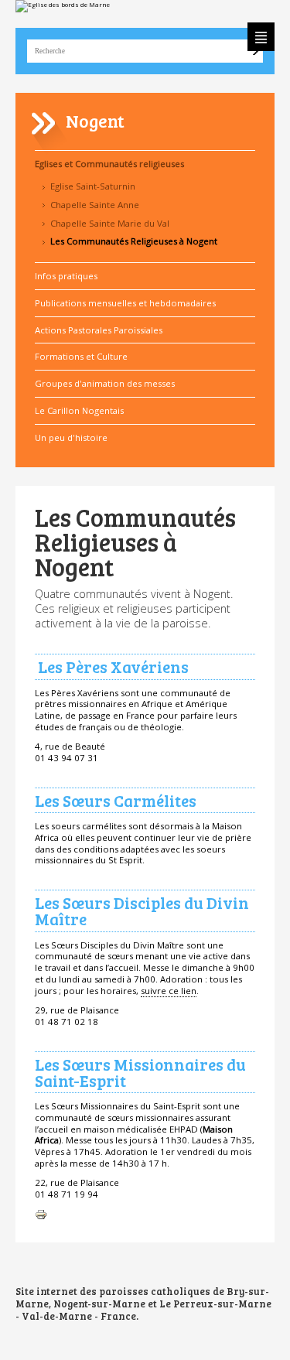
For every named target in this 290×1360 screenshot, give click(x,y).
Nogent (95, 120)
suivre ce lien (168, 990)
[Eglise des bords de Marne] (145, 6)
